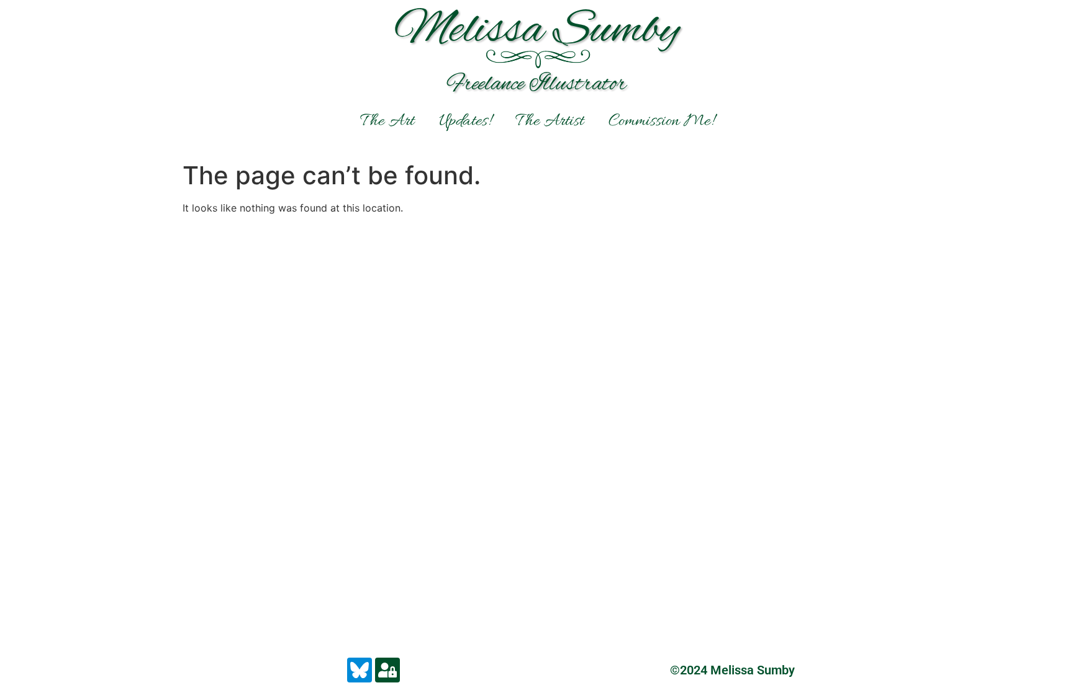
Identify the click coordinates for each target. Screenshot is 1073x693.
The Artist (549, 121)
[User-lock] (387, 670)
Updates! (465, 121)
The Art (387, 121)
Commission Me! (661, 121)
